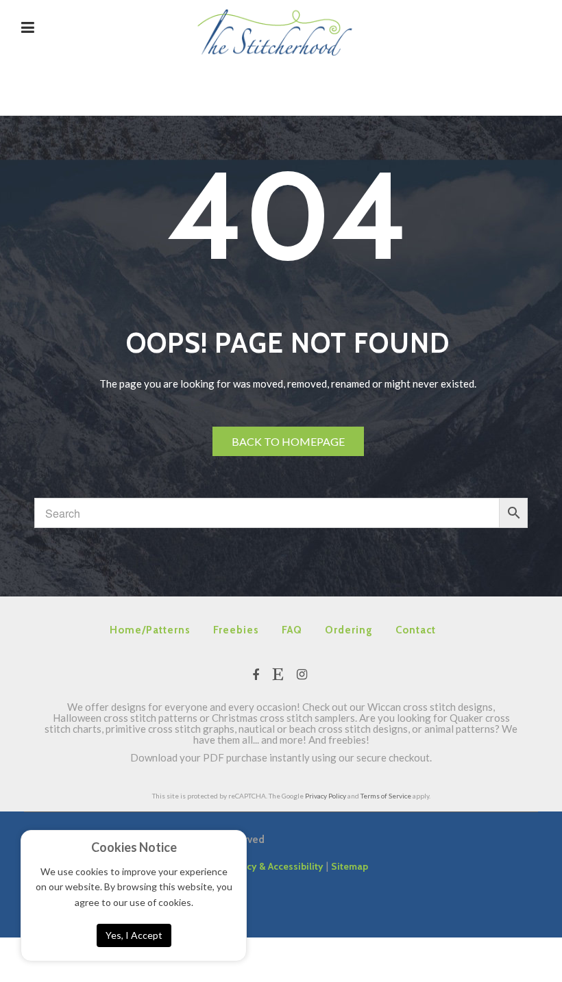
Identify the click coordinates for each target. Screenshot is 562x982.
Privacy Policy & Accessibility (258, 866)
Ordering (349, 630)
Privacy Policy (325, 796)
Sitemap (349, 866)
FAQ (292, 630)
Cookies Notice (134, 847)
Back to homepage (288, 441)
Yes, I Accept (134, 935)
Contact (415, 630)
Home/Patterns (150, 630)
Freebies (236, 630)
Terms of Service (386, 796)
